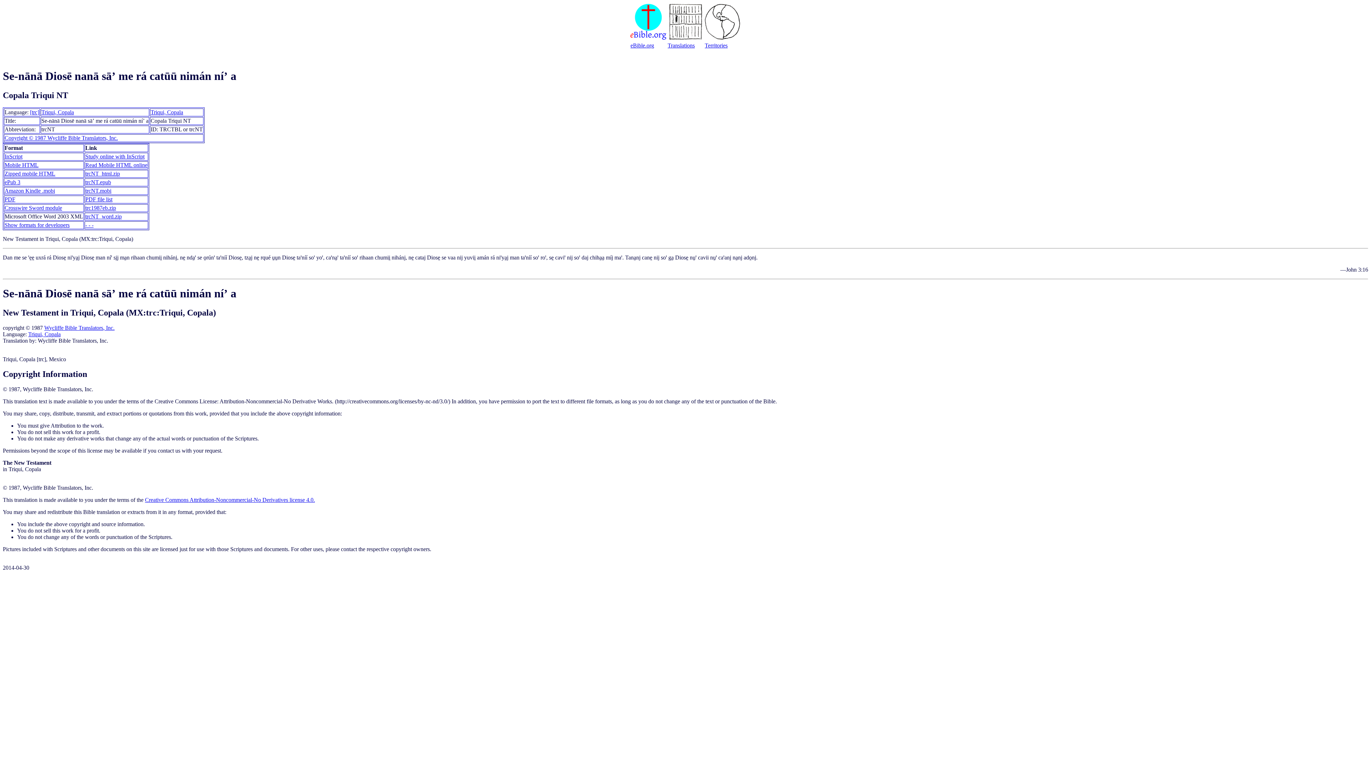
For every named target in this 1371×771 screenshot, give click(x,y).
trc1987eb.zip (100, 208)
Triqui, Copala (57, 112)
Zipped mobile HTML (30, 174)
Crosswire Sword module (33, 208)
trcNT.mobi (98, 191)
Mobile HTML (22, 165)
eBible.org (642, 45)
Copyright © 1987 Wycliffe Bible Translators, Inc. (61, 138)
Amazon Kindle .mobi (30, 191)
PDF (10, 199)
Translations (681, 45)
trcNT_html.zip (102, 174)
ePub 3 (12, 182)
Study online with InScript (115, 156)
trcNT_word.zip (103, 216)
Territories (716, 45)
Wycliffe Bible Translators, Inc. (79, 328)
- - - (89, 225)
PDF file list (98, 199)
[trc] (34, 112)
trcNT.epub (98, 182)
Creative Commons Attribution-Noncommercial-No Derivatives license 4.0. (230, 500)
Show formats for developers (37, 225)
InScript (13, 156)
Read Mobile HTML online (116, 165)
